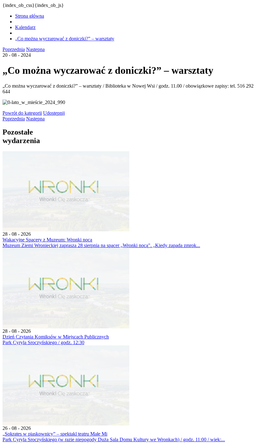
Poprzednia (14, 49)
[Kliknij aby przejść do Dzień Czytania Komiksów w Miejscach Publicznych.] (66, 326)
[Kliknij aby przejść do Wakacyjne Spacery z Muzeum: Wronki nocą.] (66, 229)
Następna (35, 49)
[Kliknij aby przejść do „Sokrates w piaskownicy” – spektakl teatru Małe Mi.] (66, 423)
